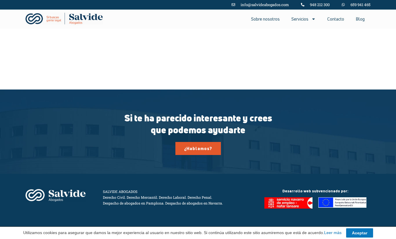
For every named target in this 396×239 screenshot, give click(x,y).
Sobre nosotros (265, 19)
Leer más (332, 232)
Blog (360, 19)
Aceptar (359, 233)
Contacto (335, 19)
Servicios (299, 19)
